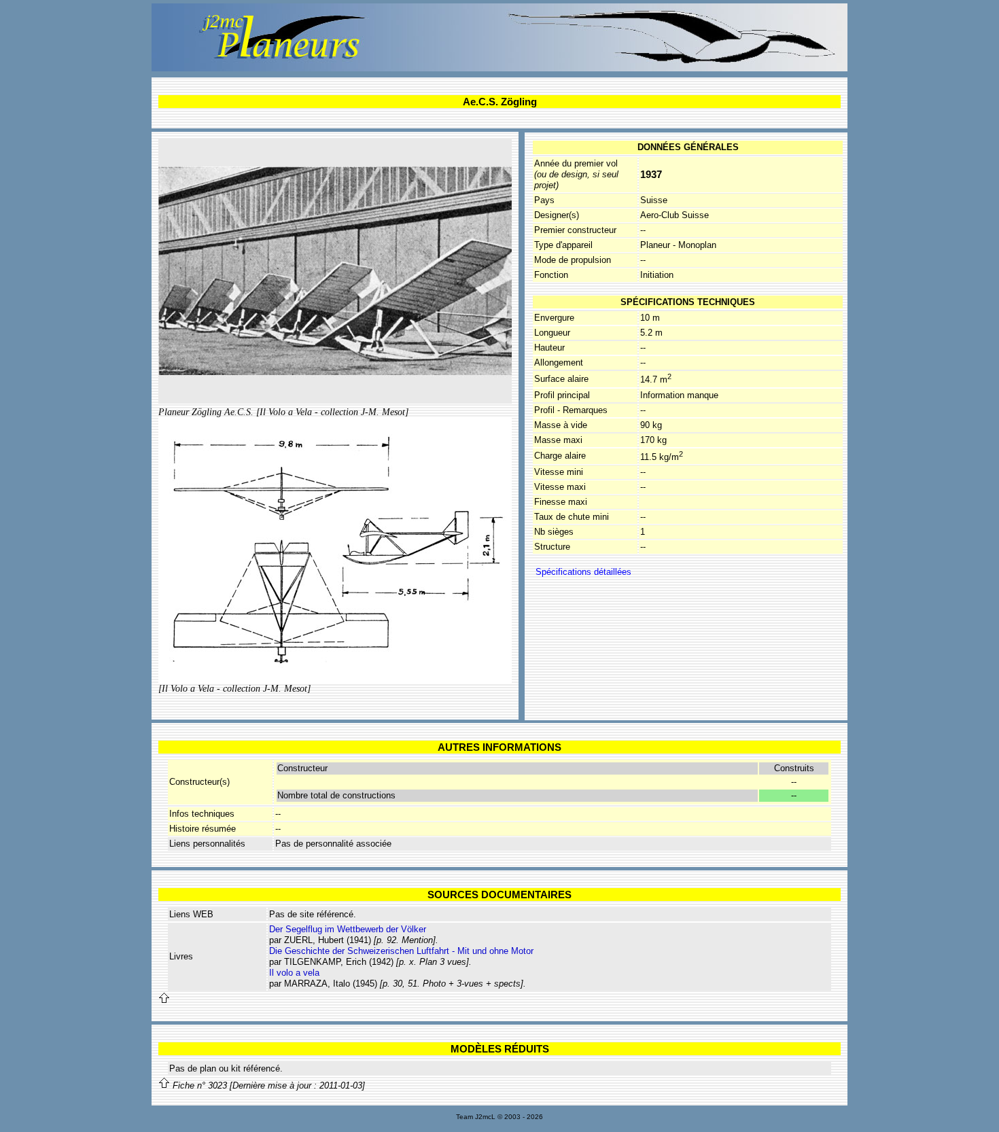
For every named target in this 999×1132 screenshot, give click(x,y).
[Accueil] (499, 68)
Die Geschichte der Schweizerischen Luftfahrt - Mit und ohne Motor (401, 951)
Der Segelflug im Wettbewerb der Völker (347, 929)
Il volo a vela (294, 973)
